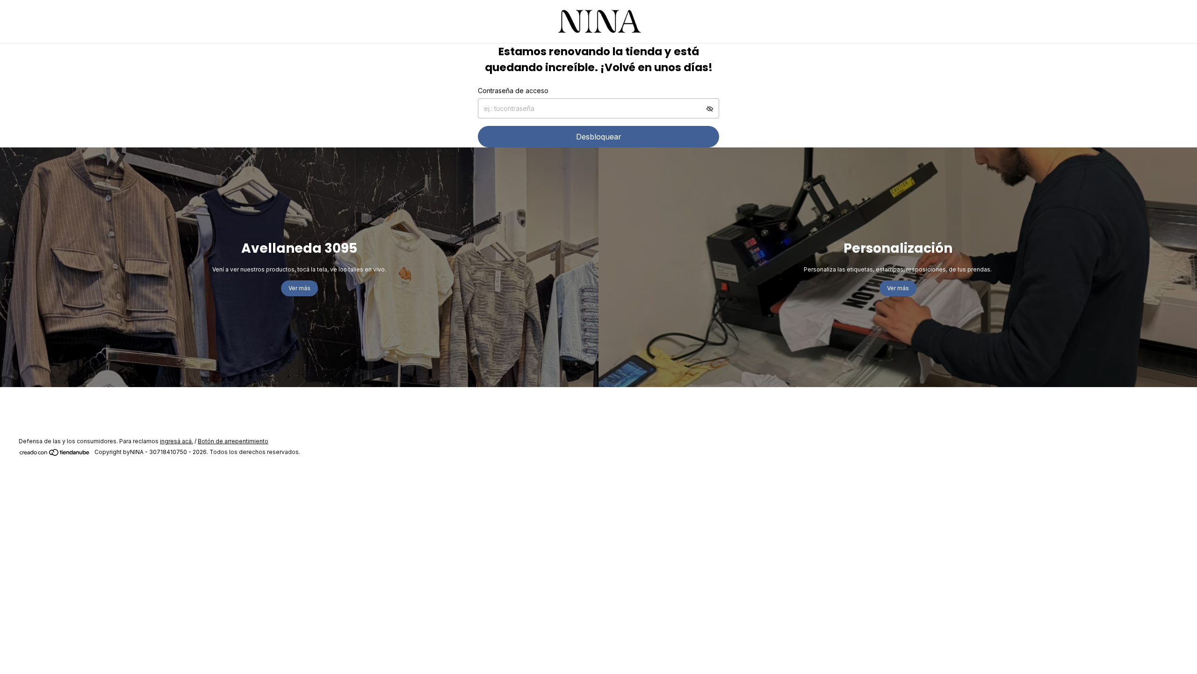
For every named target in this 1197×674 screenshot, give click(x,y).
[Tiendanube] (55, 454)
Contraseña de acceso (513, 91)
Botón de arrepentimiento (233, 441)
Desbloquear (598, 136)
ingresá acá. (176, 441)
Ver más (299, 288)
